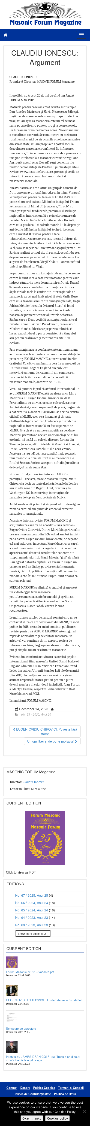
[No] (84, 1111)
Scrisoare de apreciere (21, 1028)
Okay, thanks (31, 1118)
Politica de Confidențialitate (32, 1094)
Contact (11, 1088)
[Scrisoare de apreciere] (45, 1019)
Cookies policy (57, 1118)
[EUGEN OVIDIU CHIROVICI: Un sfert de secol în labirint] (45, 990)
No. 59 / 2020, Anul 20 (36, 714)
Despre (25, 1088)
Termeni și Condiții (71, 1088)
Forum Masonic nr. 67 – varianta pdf (30, 972)
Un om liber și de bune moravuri (51, 741)
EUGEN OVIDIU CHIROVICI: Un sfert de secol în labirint (44, 1000)
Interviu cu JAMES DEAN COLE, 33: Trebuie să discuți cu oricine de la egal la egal (43, 1058)
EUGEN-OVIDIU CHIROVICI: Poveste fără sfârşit (46, 731)
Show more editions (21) (33, 933)
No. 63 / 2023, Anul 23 (31, 925)
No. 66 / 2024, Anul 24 (31, 902)
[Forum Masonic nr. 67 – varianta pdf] (45, 962)
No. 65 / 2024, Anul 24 (31, 910)
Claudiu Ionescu (33, 782)
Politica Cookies (44, 1088)
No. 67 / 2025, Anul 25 (31, 895)
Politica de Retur (65, 1094)
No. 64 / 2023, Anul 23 (31, 917)
